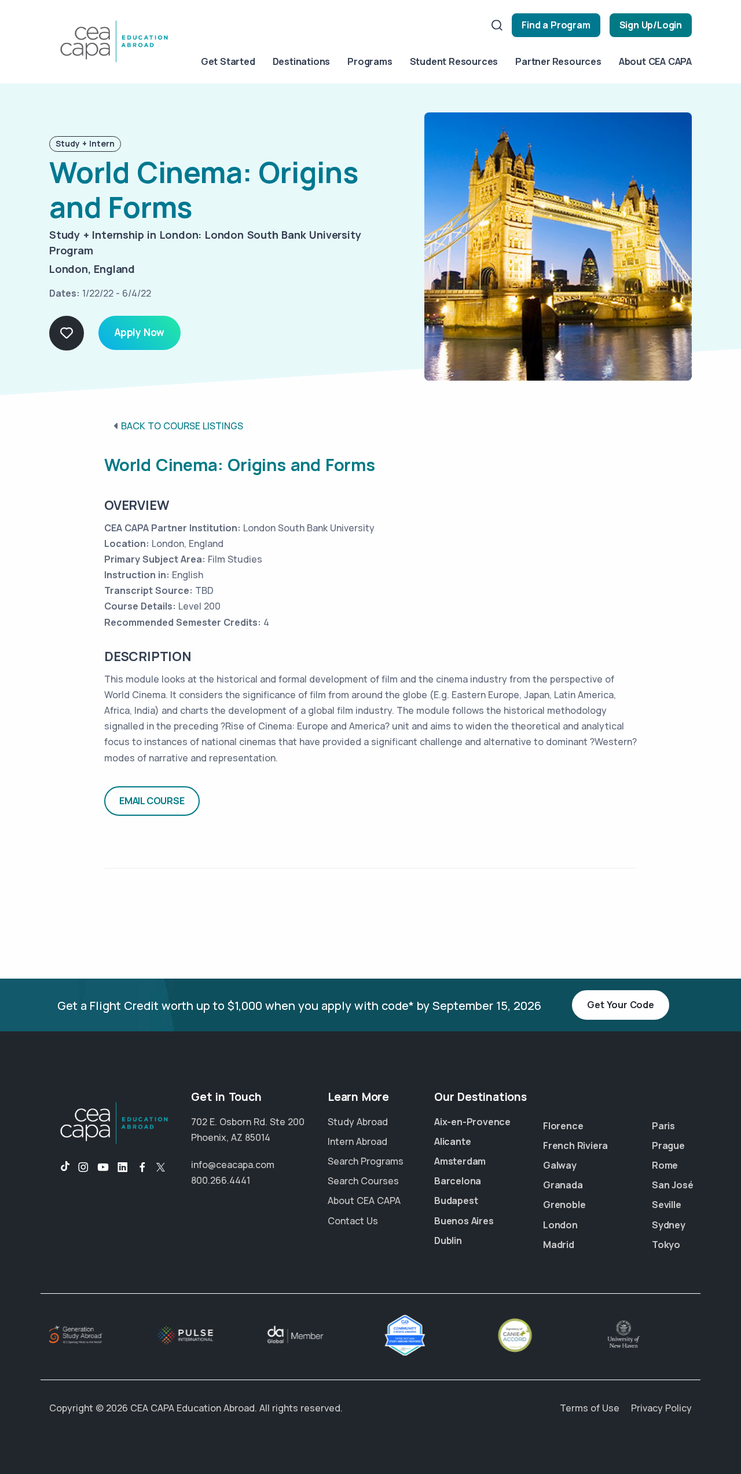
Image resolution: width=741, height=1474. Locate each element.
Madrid (558, 1244)
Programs (369, 61)
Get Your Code (620, 1004)
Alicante (452, 1141)
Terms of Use (589, 1408)
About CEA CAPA (655, 61)
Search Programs (365, 1161)
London (560, 1224)
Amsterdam (460, 1161)
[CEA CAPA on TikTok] (59, 1167)
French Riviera (575, 1145)
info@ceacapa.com (232, 1164)
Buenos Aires (464, 1220)
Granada (563, 1185)
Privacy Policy (661, 1408)
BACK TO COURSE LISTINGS (182, 425)
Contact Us (353, 1220)
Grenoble (564, 1204)
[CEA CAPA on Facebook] (142, 1167)
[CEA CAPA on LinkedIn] (123, 1167)
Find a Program (556, 25)
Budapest (456, 1200)
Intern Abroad (357, 1141)
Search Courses (363, 1180)
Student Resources (454, 61)
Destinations (302, 61)
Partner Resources (558, 61)
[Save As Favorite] (66, 333)
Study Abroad (358, 1121)
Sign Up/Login (650, 25)
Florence (563, 1125)
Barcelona (457, 1180)
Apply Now (139, 332)
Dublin (448, 1240)
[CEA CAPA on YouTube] (103, 1167)
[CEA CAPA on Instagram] (83, 1167)
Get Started (228, 61)
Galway (560, 1165)
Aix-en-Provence (472, 1121)
